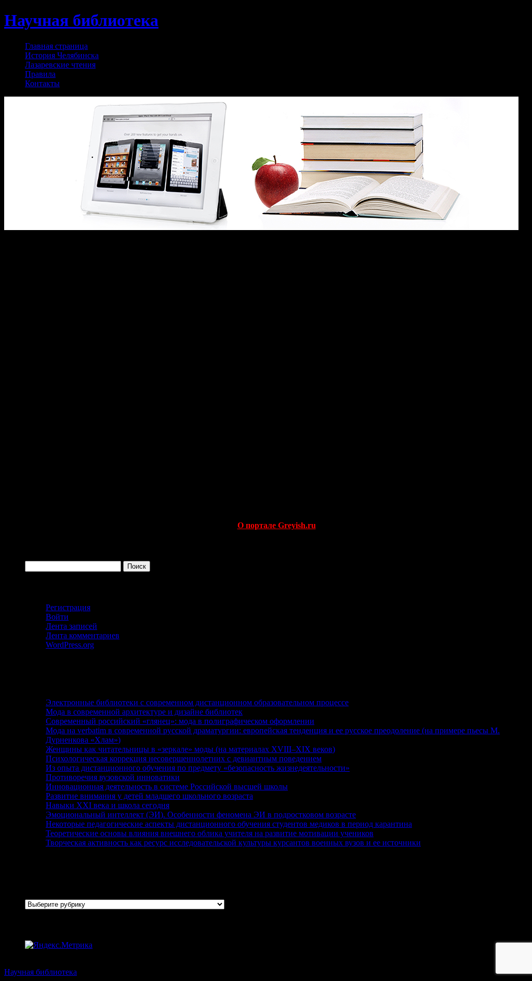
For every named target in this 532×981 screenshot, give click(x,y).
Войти (57, 616)
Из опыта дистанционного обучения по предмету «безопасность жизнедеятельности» (198, 767)
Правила (40, 74)
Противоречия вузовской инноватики (113, 777)
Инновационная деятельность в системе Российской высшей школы (167, 786)
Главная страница (56, 46)
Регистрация (68, 607)
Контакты (42, 83)
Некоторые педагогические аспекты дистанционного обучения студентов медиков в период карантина (229, 823)
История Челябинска (62, 55)
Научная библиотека (81, 20)
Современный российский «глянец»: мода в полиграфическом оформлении (180, 721)
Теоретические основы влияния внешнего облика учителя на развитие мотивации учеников (210, 833)
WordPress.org (70, 644)
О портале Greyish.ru (276, 525)
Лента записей (71, 626)
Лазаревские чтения (60, 64)
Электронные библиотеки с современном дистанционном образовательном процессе (197, 702)
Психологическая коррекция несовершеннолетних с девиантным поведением (184, 758)
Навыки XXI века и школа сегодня (107, 805)
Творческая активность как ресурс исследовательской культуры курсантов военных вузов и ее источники (233, 842)
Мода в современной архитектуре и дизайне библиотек (144, 711)
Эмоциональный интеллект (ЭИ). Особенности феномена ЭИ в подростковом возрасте (201, 814)
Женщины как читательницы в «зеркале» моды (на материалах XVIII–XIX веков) (190, 749)
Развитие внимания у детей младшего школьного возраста (149, 795)
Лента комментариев (82, 635)
